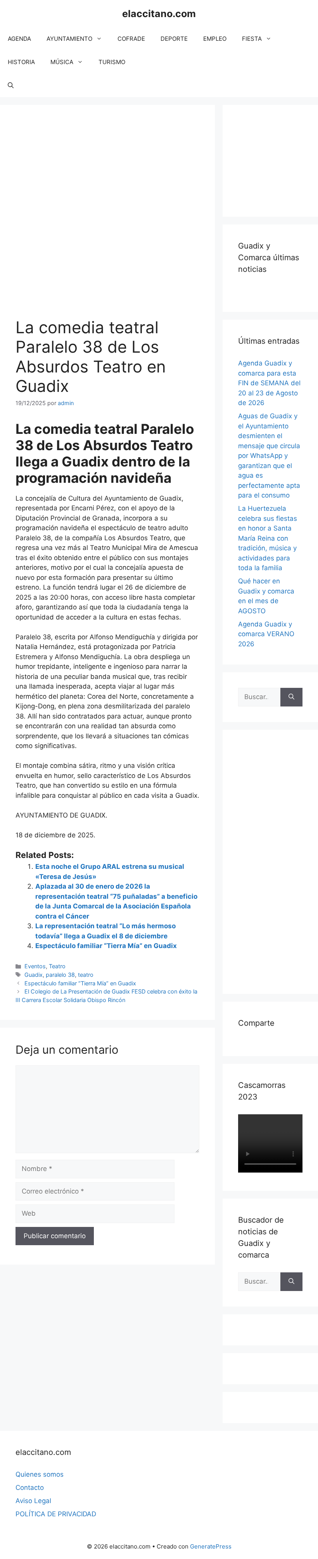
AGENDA (19, 38)
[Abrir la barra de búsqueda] (10, 85)
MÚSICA (61, 62)
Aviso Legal (33, 1501)
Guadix (33, 974)
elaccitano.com (159, 13)
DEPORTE (174, 38)
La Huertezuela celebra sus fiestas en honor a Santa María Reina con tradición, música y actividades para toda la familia (267, 538)
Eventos (35, 966)
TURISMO (112, 62)
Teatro (57, 966)
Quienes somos (40, 1474)
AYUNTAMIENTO (69, 38)
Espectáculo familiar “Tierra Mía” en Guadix (106, 946)
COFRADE (131, 38)
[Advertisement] (278, 159)
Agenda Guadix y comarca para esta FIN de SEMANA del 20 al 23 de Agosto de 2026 (269, 383)
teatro (85, 974)
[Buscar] (291, 697)
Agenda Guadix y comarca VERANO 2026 (266, 634)
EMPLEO (214, 38)
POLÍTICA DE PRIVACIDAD (56, 1514)
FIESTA (252, 38)
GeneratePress (211, 1546)
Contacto (30, 1487)
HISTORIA (21, 62)
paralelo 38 (60, 974)
